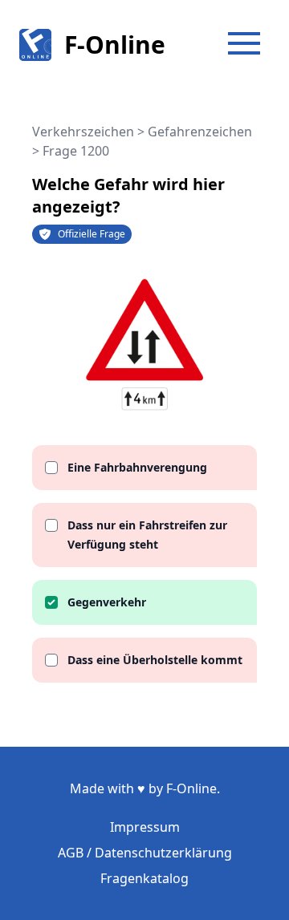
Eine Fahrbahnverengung (137, 467)
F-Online (114, 44)
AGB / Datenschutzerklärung (145, 852)
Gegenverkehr (106, 602)
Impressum (145, 827)
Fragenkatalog (144, 878)
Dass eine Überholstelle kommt (154, 659)
